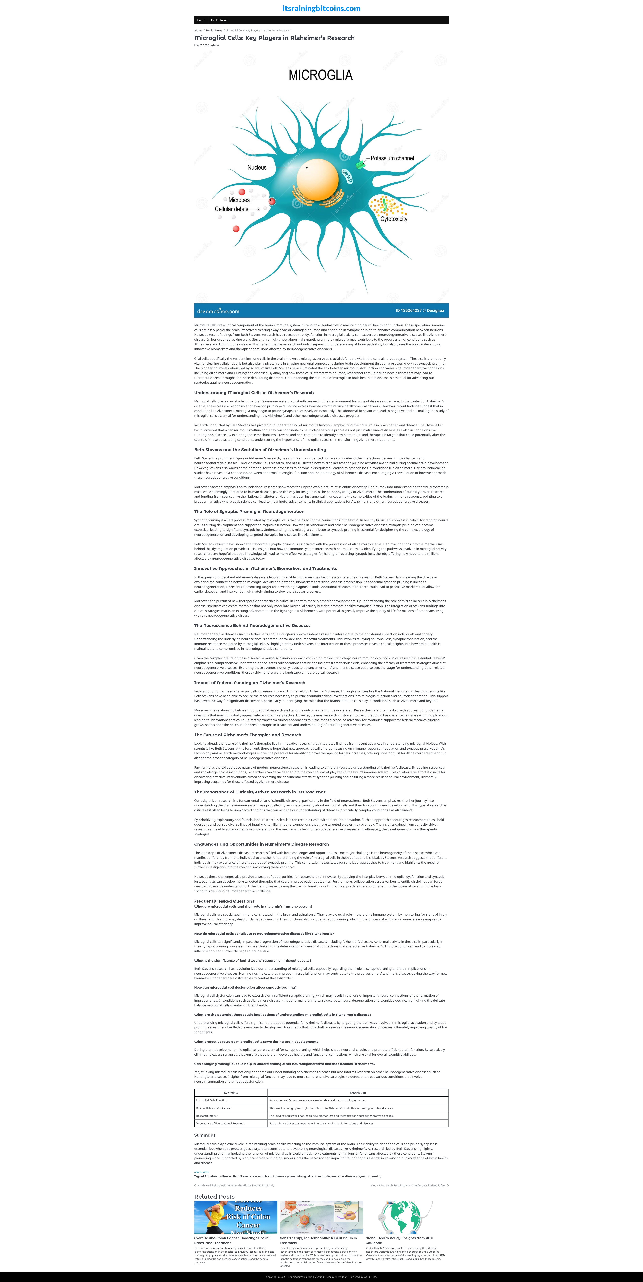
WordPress (370, 1276)
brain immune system (280, 1176)
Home (201, 20)
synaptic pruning (369, 1176)
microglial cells (306, 1176)
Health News (219, 20)
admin (215, 45)
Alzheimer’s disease (218, 1176)
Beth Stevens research (248, 1176)
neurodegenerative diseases (337, 1176)
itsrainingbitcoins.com (321, 7)
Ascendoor (341, 1276)
